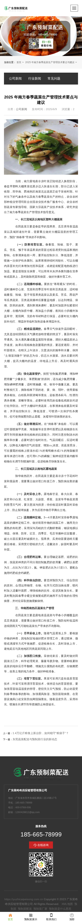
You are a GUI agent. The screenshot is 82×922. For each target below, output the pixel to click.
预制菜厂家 (40, 908)
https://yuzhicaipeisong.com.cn (23, 899)
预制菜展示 (30, 919)
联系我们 (51, 919)
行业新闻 (34, 78)
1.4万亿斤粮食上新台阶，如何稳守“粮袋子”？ (41, 733)
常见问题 (54, 78)
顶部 (71, 919)
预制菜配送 (25, 908)
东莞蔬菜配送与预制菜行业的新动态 (35, 739)
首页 (19, 62)
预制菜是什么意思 (60, 908)
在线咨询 (43, 845)
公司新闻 (15, 78)
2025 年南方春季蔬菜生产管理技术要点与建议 (49, 62)
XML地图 (67, 904)
